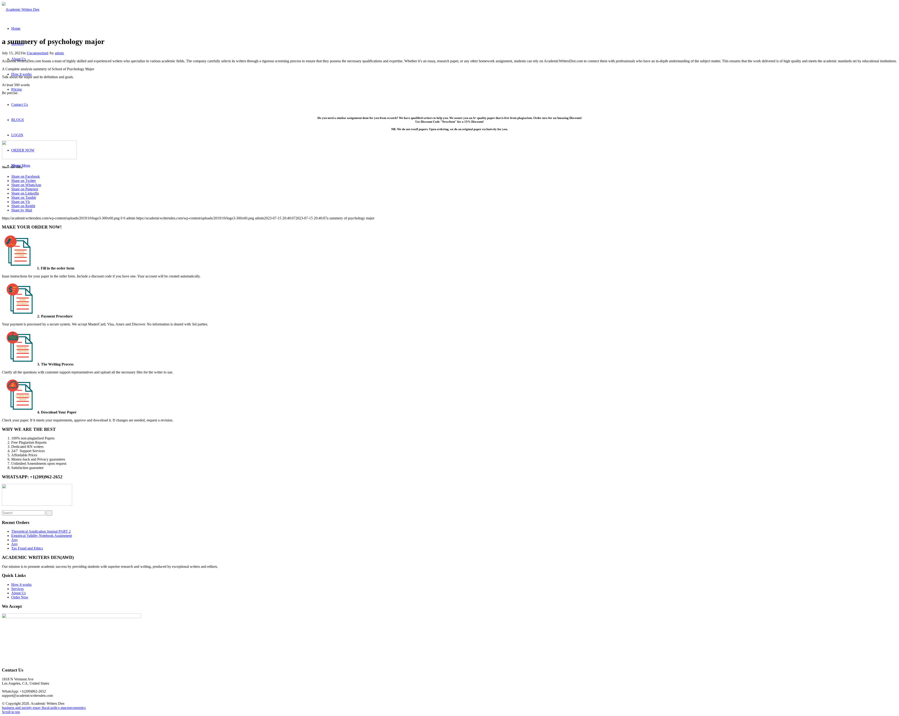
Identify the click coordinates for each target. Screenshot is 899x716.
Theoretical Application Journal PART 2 (41, 531)
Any (14, 540)
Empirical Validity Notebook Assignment (41, 536)
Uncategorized (37, 53)
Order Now (19, 597)
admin (59, 53)
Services (17, 589)
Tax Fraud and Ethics (27, 548)
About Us (18, 593)
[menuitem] (15, 28)
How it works (21, 585)
